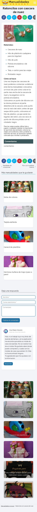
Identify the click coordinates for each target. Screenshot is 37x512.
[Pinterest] (19, 17)
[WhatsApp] (24, 17)
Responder (8, 364)
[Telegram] (30, 17)
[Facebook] (4, 17)
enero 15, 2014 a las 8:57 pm (17, 332)
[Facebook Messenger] (9, 17)
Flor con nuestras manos (28, 166)
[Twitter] (14, 17)
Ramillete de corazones (7, 166)
